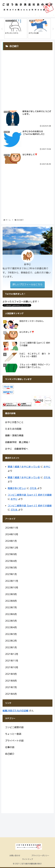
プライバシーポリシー (40, 855)
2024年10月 (11, 534)
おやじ (46, 466)
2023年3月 (11, 567)
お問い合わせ (14, 855)
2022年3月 (11, 634)
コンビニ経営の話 (14, 727)
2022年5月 (11, 620)
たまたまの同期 (13, 428)
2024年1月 (11, 541)
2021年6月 (11, 693)
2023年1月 (11, 574)
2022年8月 (11, 600)
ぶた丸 (46, 477)
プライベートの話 (14, 740)
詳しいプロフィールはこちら (27, 284)
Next (53, 29)
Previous (2, 29)
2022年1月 (11, 647)
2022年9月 (11, 594)
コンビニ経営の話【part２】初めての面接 (30, 494)
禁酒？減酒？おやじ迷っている (24, 466)
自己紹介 (9, 753)
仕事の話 (9, 747)
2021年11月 (11, 660)
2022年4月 (11, 627)
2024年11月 (11, 527)
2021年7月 (11, 687)
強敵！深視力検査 (14, 435)
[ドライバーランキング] (10, 405)
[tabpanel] (15, 28)
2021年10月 (11, 667)
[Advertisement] (27, 78)
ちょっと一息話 (13, 733)
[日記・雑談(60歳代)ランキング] (24, 405)
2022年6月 (11, 614)
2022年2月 (11, 640)
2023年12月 (11, 547)
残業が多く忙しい (17, 488)
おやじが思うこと (14, 422)
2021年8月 (11, 680)
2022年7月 (11, 607)
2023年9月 (11, 554)
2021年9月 (11, 674)
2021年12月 (11, 654)
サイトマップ (27, 859)
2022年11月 (11, 581)
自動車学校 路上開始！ (17, 442)
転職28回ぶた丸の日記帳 (15, 710)
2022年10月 (11, 587)
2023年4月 (11, 561)
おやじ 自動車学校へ (16, 448)
